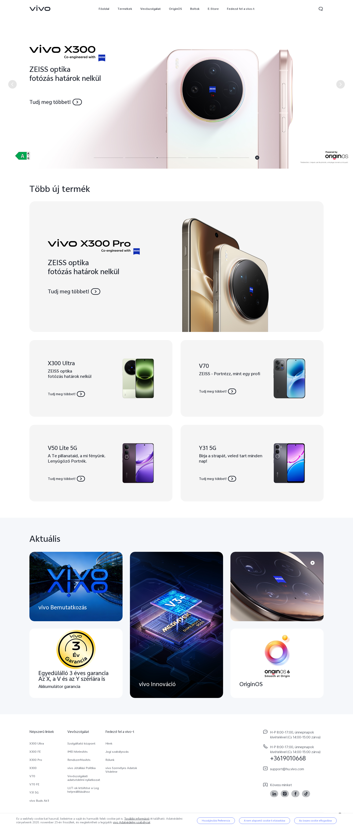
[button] (321, 9)
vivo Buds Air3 (39, 800)
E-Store (213, 8)
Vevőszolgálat (150, 8)
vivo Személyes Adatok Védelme (121, 769)
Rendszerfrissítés (78, 759)
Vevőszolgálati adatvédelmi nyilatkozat (83, 778)
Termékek (124, 8)
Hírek (108, 743)
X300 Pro (35, 759)
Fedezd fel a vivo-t (241, 8)
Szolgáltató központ (81, 743)
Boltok (195, 8)
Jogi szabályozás (117, 751)
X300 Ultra (36, 743)
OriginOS (175, 8)
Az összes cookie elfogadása (315, 820)
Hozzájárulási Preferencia (216, 820)
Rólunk (109, 759)
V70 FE (34, 784)
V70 (32, 776)
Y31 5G (34, 792)
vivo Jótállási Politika (81, 768)
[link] (40, 8)
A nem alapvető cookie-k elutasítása (264, 820)
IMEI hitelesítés (77, 751)
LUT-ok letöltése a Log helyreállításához (83, 789)
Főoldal (104, 8)
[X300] (176, 84)
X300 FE (35, 751)
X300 (33, 768)
